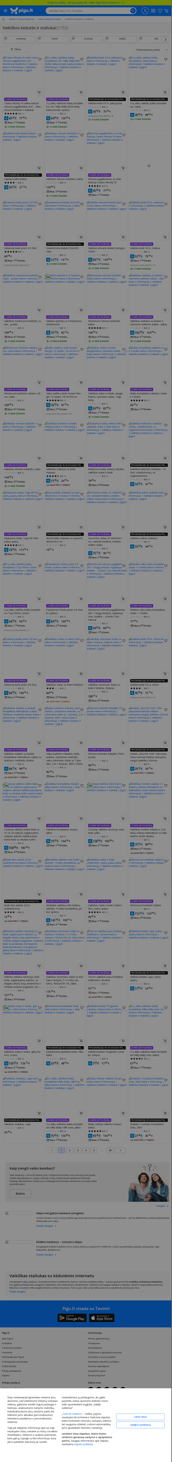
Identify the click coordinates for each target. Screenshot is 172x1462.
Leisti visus (140, 1416)
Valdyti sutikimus (140, 1424)
